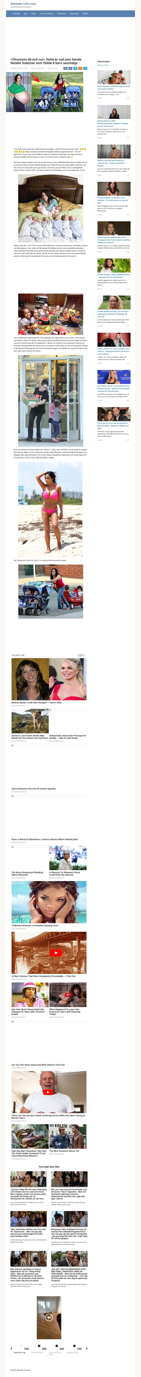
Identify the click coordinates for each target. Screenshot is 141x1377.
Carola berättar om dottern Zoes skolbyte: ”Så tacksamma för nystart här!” (112, 200)
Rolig (33, 14)
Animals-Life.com (23, 4)
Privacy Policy (103, 65)
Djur (25, 14)
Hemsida (16, 14)
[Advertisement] (70, 35)
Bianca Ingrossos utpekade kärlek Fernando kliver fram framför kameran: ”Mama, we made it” (114, 240)
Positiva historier (46, 14)
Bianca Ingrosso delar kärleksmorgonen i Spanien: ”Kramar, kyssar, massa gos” (113, 123)
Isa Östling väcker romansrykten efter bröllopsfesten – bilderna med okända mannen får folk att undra (113, 388)
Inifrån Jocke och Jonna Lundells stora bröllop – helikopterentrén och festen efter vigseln (113, 351)
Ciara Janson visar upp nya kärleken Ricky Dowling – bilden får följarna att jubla (113, 425)
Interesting (74, 14)
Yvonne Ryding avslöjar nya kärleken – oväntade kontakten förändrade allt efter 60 (113, 314)
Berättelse (61, 14)
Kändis (85, 14)
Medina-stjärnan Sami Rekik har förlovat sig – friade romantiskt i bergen (111, 163)
